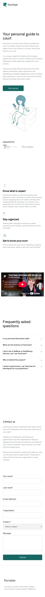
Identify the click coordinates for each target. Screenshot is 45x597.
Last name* (8, 487)
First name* (8, 476)
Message (7, 533)
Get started (13, 88)
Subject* (7, 522)
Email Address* (9, 499)
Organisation (8, 510)
